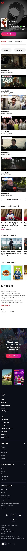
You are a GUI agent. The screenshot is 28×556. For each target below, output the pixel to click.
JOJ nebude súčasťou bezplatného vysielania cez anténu (10, 504)
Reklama (3, 492)
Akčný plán (4, 508)
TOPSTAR (3, 450)
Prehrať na (6, 34)
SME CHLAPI (4, 453)
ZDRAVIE (3, 455)
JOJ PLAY (4, 420)
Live (2, 399)
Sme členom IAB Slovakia (7, 531)
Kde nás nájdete (5, 498)
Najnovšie (19, 50)
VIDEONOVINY (4, 477)
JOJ (2, 417)
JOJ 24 (3, 408)
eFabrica (23, 538)
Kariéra (3, 501)
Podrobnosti (18, 41)
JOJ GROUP (5, 437)
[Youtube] (20, 515)
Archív (3, 402)
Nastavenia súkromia (6, 529)
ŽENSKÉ (3, 447)
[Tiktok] (13, 520)
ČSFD (10, 24)
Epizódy (10, 41)
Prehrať (11, 356)
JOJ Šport (4, 411)
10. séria (5, 50)
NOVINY (3, 468)
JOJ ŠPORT (5, 423)
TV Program (5, 405)
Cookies (3, 527)
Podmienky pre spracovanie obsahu (9, 525)
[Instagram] (13, 515)
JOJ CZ (3, 434)
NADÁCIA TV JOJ (7, 428)
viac (22, 29)
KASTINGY (4, 431)
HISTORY (3, 458)
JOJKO (3, 425)
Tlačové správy (5, 489)
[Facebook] (7, 515)
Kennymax (10, 538)
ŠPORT (3, 474)
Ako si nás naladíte (6, 495)
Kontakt (3, 533)
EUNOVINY (3, 479)
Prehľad (3, 41)
